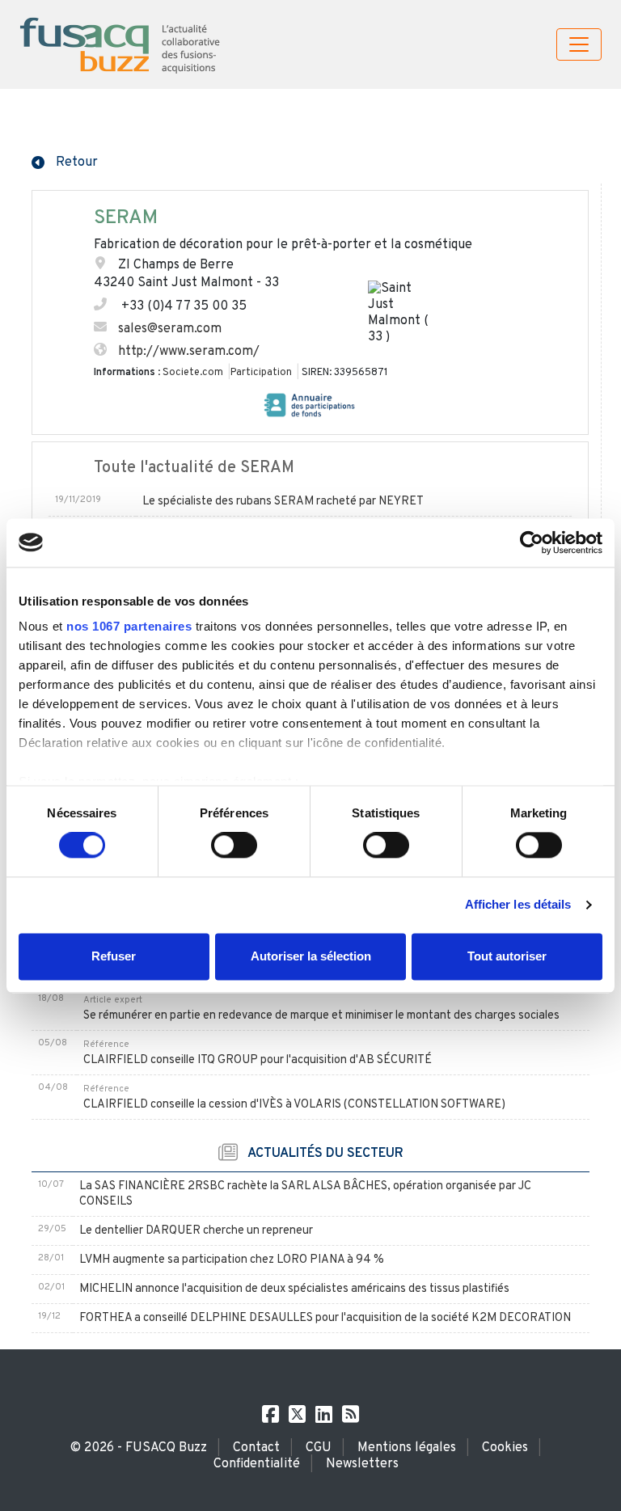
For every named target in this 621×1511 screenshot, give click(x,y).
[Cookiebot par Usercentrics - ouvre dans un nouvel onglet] (531, 542)
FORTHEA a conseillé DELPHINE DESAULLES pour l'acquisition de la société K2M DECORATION (325, 1318)
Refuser (113, 956)
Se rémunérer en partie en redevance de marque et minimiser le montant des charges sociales (321, 1016)
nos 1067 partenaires (129, 626)
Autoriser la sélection (311, 956)
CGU (319, 1448)
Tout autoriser (507, 956)
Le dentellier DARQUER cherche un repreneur (196, 1231)
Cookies (505, 1448)
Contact (256, 1448)
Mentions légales (406, 1448)
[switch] (234, 846)
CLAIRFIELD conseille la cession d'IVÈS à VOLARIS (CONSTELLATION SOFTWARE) (294, 1104)
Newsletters (362, 1464)
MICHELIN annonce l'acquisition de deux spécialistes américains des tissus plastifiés (294, 1289)
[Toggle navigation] (579, 44)
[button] (65, 161)
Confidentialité (256, 1464)
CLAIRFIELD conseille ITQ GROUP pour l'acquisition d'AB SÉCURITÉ (257, 1060)
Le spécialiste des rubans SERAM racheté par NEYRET (283, 501)
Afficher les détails (518, 905)
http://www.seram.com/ (189, 352)
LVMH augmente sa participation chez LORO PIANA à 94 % (231, 1260)
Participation (261, 372)
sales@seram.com (170, 329)
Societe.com (193, 372)
